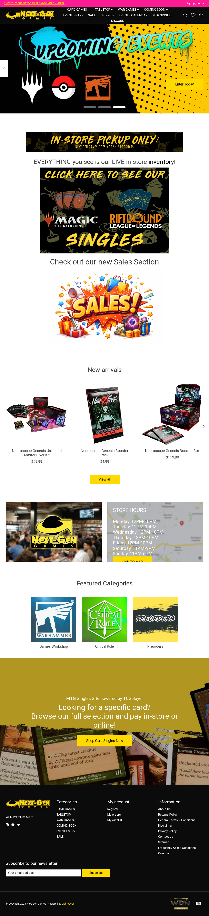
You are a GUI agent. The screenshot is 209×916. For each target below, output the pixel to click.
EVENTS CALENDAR (133, 15)
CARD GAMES (66, 809)
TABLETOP (64, 814)
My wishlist (114, 820)
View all (105, 479)
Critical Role (104, 646)
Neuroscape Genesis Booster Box (172, 451)
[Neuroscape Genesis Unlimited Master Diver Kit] (37, 414)
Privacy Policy (167, 831)
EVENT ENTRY (73, 15)
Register (112, 809)
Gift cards (107, 15)
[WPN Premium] (180, 908)
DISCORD (117, 21)
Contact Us (165, 836)
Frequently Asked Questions (177, 848)
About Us (164, 809)
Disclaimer (165, 825)
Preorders (155, 646)
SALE (92, 15)
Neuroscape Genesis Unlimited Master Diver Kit (36, 453)
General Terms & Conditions (177, 820)
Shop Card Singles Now (104, 741)
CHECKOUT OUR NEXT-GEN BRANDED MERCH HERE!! (34, 3)
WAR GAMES (65, 820)
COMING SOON (67, 825)
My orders (114, 814)
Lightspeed (68, 903)
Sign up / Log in (195, 3)
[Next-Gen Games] (30, 15)
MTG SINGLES (162, 15)
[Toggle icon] (185, 15)
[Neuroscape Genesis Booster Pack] (104, 414)
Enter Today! (185, 84)
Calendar (164, 853)
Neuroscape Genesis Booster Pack (104, 453)
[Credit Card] (198, 904)
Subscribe (96, 873)
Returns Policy (167, 814)
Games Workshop (53, 646)
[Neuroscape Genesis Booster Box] (172, 414)
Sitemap (163, 842)
